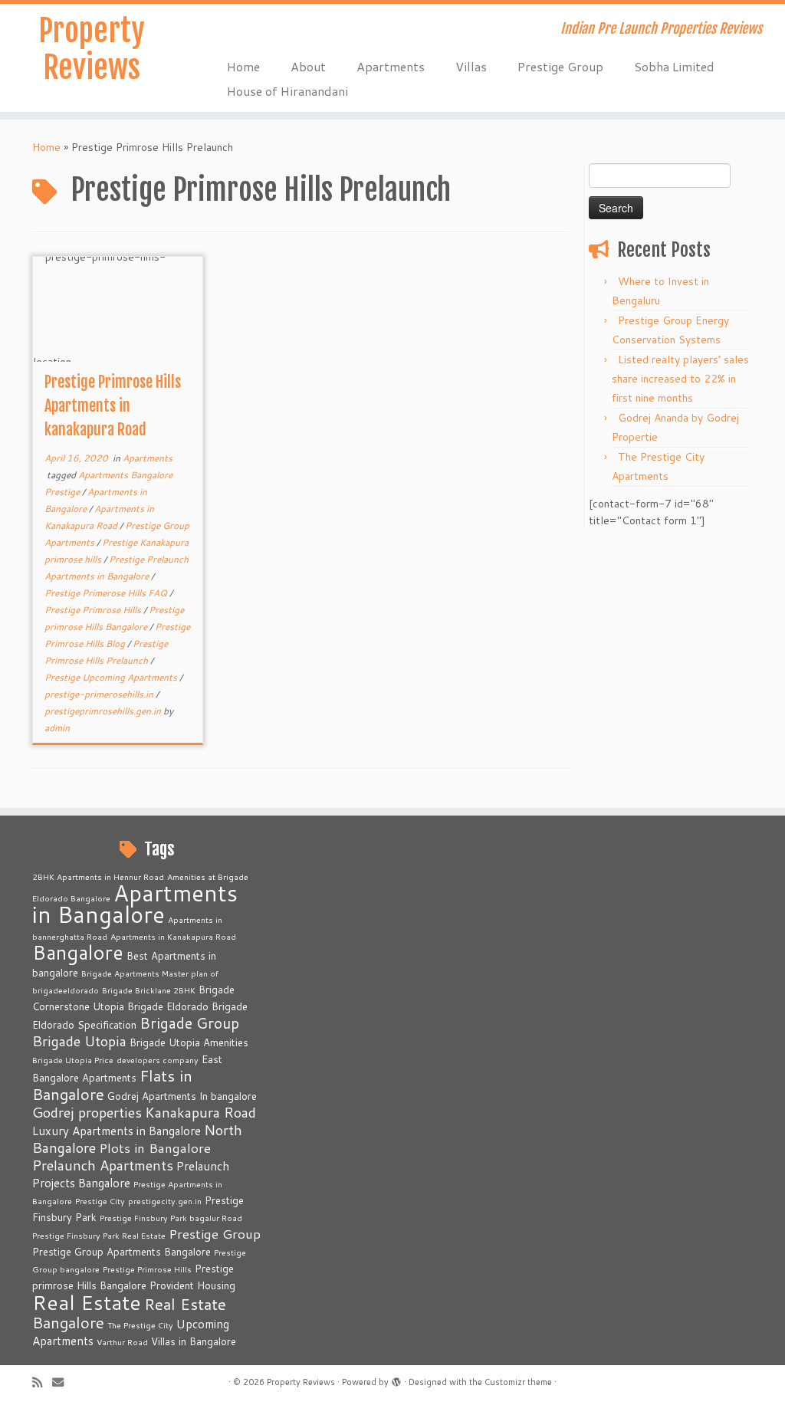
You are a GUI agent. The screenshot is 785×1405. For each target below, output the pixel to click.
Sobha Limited (674, 66)
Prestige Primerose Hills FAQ (106, 592)
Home (243, 66)
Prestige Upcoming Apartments (111, 677)
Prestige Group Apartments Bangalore (121, 1252)
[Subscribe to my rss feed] (42, 1382)
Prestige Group (560, 66)
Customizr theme (518, 1382)
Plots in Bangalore (155, 1148)
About (308, 66)
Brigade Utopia (79, 1041)
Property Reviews (91, 49)
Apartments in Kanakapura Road (173, 936)
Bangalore (77, 952)
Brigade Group (189, 1023)
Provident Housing (192, 1285)
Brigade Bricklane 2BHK (148, 990)
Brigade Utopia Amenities (189, 1042)
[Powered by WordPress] (396, 1379)
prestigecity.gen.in (165, 1200)
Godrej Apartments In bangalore (182, 1096)
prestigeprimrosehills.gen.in (103, 710)
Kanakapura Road (200, 1112)
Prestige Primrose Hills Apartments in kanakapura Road (112, 406)
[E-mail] (63, 1382)
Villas (471, 66)
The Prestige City (140, 1325)
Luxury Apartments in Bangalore (116, 1130)
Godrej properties (87, 1112)
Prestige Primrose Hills (93, 609)
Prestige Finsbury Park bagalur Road (171, 1217)
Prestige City (100, 1200)
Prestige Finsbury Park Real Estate (99, 1235)
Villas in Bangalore (193, 1341)
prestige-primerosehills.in (100, 694)
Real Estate (86, 1302)
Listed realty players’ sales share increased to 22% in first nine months (680, 378)
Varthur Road (122, 1342)
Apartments (390, 66)
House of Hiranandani (287, 91)
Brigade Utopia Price (72, 1059)
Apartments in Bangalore (135, 903)
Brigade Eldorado (168, 1006)
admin (57, 727)
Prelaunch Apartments (102, 1165)
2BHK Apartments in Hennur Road (98, 876)
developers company (158, 1059)
